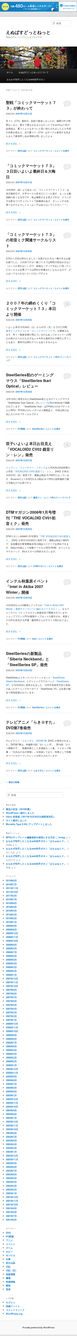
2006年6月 (11, 1046)
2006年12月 (12, 1023)
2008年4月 (11, 963)
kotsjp (62, 837)
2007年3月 (11, 1012)
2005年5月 (11, 1091)
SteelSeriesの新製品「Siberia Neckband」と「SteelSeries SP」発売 (27, 659)
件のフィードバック (60, 497)
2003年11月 (12, 1125)
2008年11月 (12, 937)
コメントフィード (15, 1310)
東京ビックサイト (15, 330)
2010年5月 (11, 907)
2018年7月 (11, 884)
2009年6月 (11, 929)
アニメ (9, 1240)
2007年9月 (11, 989)
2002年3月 (11, 1185)
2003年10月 (12, 1129)
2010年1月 (11, 922)
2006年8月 (11, 1038)
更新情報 (10, 1274)
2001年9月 (11, 1208)
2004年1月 (11, 1117)
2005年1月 (11, 1095)
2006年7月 (11, 1042)
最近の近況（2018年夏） (19, 809)
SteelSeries (38, 428)
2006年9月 (11, 1035)
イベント (10, 1244)
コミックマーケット (43, 150)
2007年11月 (12, 982)
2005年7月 (11, 1084)
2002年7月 (11, 1170)
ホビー (9, 1251)
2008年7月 (11, 952)
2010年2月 (11, 918)
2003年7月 (11, 1136)
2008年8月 (11, 948)
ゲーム (9, 1248)
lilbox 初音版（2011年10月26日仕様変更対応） (31, 816)
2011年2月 (11, 895)
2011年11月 (12, 888)
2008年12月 (12, 933)
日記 (8, 1266)
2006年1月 (11, 1065)
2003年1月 (11, 1151)
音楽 (8, 1289)
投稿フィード (13, 1306)
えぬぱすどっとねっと (28, 32)
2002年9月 (11, 1163)
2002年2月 (11, 1189)
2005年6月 (11, 1087)
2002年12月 (12, 1155)
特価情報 (10, 1281)
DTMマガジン (40, 566)
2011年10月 (12, 892)
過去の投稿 (12, 782)
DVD (8, 1232)
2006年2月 (11, 1061)
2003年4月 (11, 1144)
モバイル (10, 1255)
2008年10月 (12, 940)
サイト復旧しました (16, 820)
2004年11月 (12, 1103)
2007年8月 (11, 993)
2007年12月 (12, 978)
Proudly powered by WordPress (38, 1327)
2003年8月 (11, 1133)
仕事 (8, 1259)
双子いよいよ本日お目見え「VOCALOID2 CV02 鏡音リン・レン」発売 (30, 449)
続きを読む (13, 143)
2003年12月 (12, 1121)
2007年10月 (12, 986)
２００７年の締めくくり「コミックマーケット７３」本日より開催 (31, 308)
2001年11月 (12, 1200)
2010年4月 (11, 910)
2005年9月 (11, 1076)
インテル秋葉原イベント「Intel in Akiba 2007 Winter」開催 (27, 586)
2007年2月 (11, 1016)
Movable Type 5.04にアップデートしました (29, 824)
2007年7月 (11, 997)
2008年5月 (11, 959)
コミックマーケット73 (43, 330)
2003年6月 (11, 1140)
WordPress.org (14, 1313)
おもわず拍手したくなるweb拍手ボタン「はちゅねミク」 (36, 841)
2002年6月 (11, 1174)
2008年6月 (11, 956)
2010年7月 (11, 899)
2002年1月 (11, 1193)
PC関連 (21, 428)
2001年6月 (11, 1219)
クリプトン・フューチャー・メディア (25, 467)
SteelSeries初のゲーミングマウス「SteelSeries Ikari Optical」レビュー (30, 380)
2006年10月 (12, 1031)
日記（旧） (12, 1270)
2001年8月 (11, 1212)
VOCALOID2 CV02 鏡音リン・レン (33, 471)
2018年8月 (11, 880)
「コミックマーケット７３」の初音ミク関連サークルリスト (31, 239)
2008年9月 (11, 944)
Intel (34, 638)
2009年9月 (11, 925)
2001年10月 (12, 1204)
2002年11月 (12, 1159)
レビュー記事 (45, 402)
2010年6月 (11, 903)
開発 (8, 1285)
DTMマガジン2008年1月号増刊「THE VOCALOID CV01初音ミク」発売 (31, 517)
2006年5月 (11, 1050)
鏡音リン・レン (40, 497)
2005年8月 (11, 1080)
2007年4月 (11, 1008)
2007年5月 (11, 1005)
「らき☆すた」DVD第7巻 (33, 740)
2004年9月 (11, 1110)
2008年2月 (11, 971)
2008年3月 (11, 967)
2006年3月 (11, 1057)
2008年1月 (11, 974)
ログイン (10, 1302)
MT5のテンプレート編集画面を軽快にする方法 (30, 837)
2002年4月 (11, 1182)
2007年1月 (11, 1020)
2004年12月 (12, 1099)
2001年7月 (11, 1216)
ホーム (10, 72)
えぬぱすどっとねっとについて (33, 72)
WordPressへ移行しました (20, 813)
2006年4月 (11, 1053)
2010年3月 (11, 914)
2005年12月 (12, 1069)
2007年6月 (11, 1001)
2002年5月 (11, 1178)
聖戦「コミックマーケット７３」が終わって (31, 105)
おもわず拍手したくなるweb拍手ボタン (26, 79)
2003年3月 (11, 1148)
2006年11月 (12, 1027)
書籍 (8, 1278)
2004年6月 (11, 1114)
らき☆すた (38, 770)
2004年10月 (12, 1106)
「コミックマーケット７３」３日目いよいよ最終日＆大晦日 (31, 171)
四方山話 (22, 150)
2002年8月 (11, 1167)
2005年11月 (12, 1072)
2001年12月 (12, 1197)
